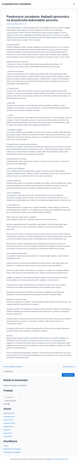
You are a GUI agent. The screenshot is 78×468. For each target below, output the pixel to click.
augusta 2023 (8, 426)
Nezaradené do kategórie (12, 449)
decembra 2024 (9, 413)
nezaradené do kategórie (12, 452)
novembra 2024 (9, 417)
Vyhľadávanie (8, 371)
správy (6, 446)
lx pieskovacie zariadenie (16, 3)
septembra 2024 (9, 423)
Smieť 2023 (7, 433)
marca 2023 (8, 436)
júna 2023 (7, 430)
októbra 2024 (8, 420)
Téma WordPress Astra (60, 459)
